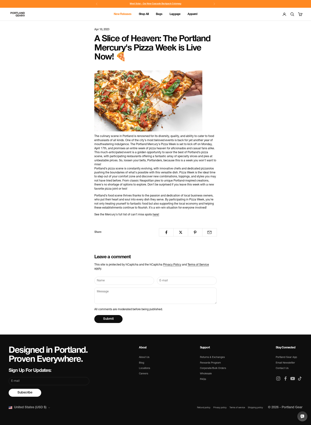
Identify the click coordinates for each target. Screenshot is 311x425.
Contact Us (282, 368)
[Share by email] (209, 232)
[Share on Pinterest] (195, 232)
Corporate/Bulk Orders (213, 368)
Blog (141, 363)
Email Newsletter (285, 363)
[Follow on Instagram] (278, 378)
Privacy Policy (172, 264)
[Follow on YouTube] (292, 378)
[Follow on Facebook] (285, 378)
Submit (108, 319)
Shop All (144, 14)
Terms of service (237, 408)
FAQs (203, 379)
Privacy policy (220, 408)
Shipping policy (255, 408)
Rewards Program (210, 363)
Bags (159, 14)
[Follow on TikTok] (299, 378)
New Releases (122, 14)
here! (156, 214)
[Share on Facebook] (166, 232)
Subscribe (24, 392)
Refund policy (203, 408)
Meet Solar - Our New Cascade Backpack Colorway (155, 4)
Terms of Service (198, 264)
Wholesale (206, 373)
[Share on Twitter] (180, 232)
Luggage (175, 14)
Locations (144, 368)
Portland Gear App (286, 357)
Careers (143, 373)
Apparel (192, 14)
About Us (144, 357)
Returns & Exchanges (212, 357)
